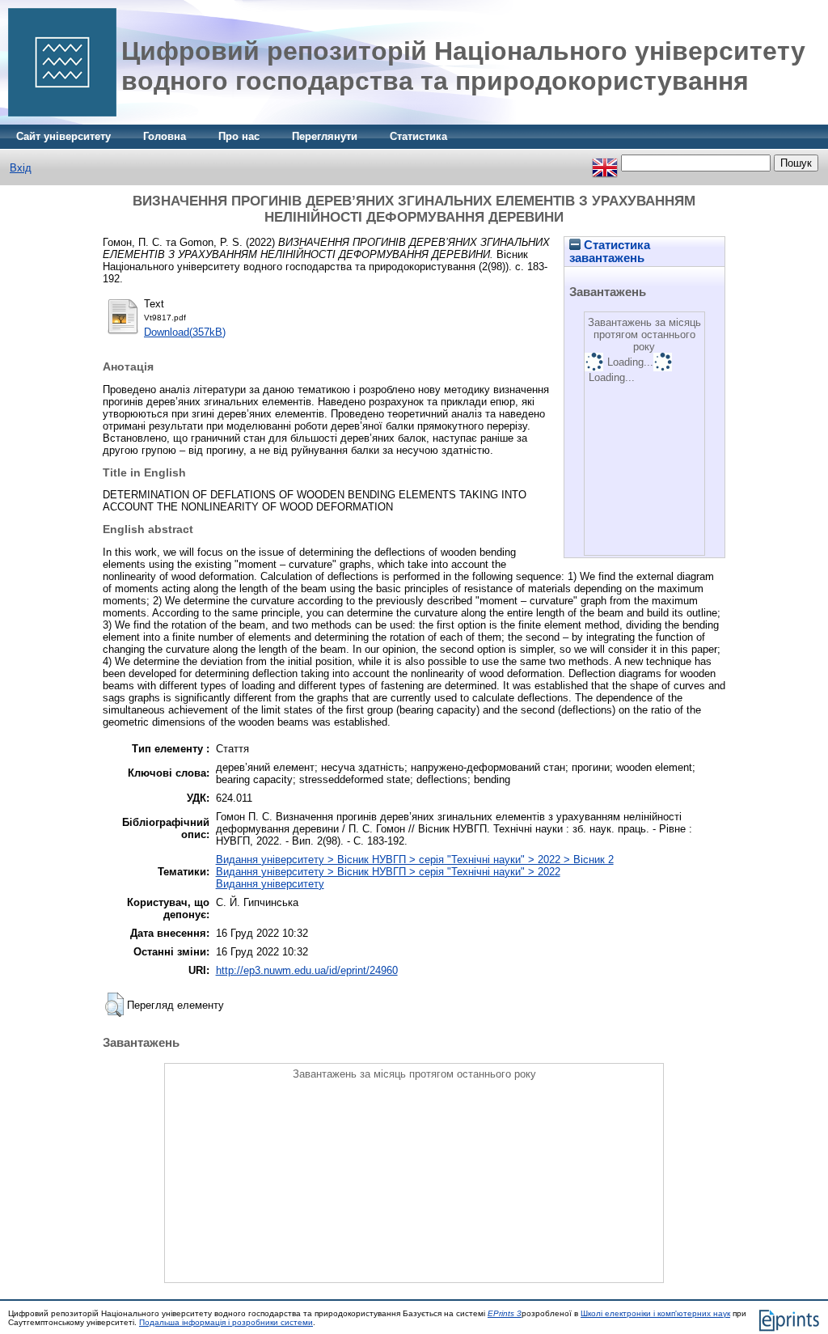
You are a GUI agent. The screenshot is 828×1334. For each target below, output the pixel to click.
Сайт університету (63, 136)
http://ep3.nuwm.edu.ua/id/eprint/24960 (307, 970)
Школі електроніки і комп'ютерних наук (655, 1313)
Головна (164, 136)
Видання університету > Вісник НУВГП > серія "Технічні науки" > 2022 (388, 872)
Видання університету (270, 884)
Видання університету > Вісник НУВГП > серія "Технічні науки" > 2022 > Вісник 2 (415, 859)
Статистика (418, 136)
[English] (605, 163)
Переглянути (324, 136)
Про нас (239, 136)
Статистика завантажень (609, 252)
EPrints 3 (505, 1313)
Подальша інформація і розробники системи (226, 1322)
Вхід (21, 168)
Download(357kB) (185, 332)
